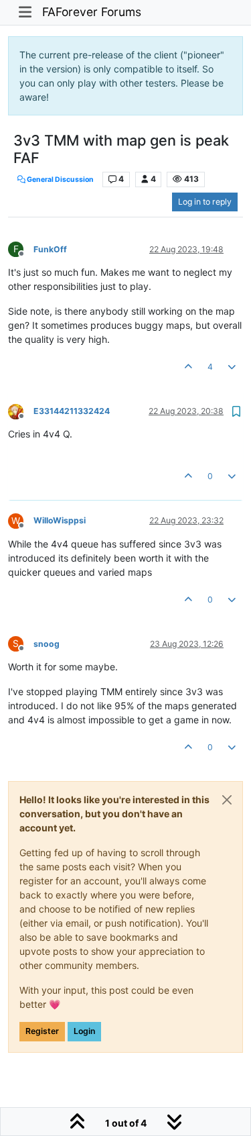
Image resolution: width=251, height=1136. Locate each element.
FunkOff (50, 249)
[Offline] (20, 410)
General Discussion (59, 179)
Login (84, 1031)
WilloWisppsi (59, 520)
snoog (46, 644)
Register (42, 1031)
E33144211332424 (71, 411)
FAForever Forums (91, 12)
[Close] (227, 800)
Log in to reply (205, 202)
